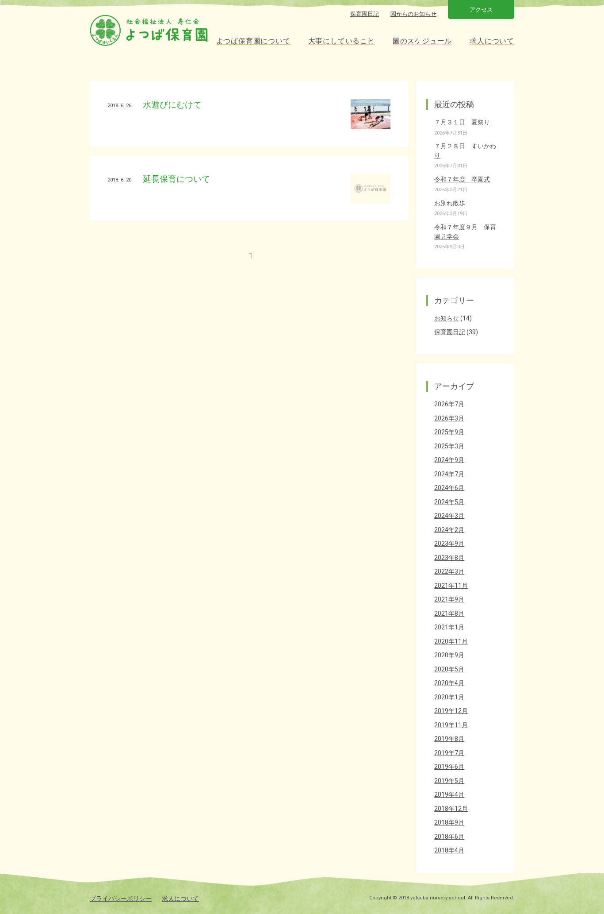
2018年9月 (449, 822)
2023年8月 (449, 557)
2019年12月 (451, 710)
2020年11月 (451, 641)
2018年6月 (449, 836)
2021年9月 (449, 599)
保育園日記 (364, 14)
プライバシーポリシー (121, 898)
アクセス (481, 9)
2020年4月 (449, 682)
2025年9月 (449, 432)
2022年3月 (449, 571)
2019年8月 (449, 738)
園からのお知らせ (413, 14)
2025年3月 (449, 446)
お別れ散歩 (449, 203)
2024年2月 (449, 529)
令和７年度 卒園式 (462, 179)
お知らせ (446, 318)
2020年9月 (449, 655)
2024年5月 (449, 501)
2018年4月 (449, 850)
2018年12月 (451, 808)
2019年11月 (451, 725)
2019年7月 (449, 752)
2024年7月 (449, 474)
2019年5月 (449, 780)
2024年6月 (449, 487)
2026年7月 (449, 404)
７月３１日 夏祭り (462, 122)
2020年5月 (449, 669)
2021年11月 (451, 585)
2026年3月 (449, 418)
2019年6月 (449, 766)
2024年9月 (449, 459)
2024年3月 (449, 515)
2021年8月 (449, 613)
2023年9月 (449, 543)
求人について (180, 898)
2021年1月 (449, 627)
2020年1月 (449, 697)
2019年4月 (449, 794)
